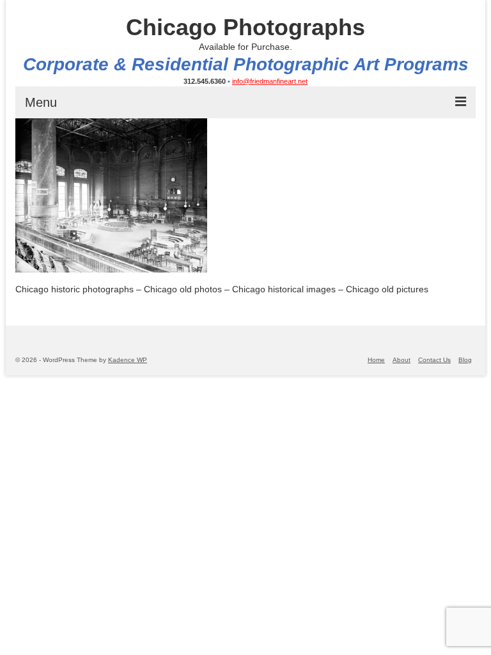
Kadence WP (127, 359)
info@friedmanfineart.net (270, 81)
